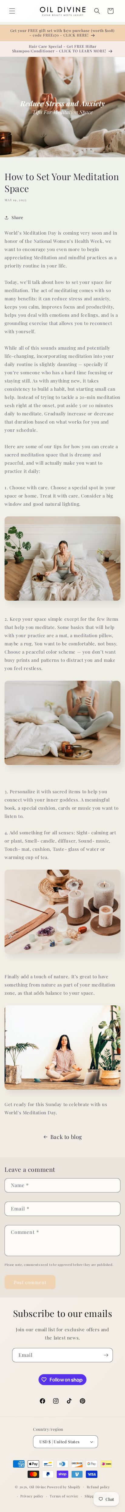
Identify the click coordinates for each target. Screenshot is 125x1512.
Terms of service (64, 1496)
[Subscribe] (106, 1355)
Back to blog (66, 1136)
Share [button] (17, 217)
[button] (12, 11)
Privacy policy (32, 1496)
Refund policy (98, 1487)
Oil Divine (37, 1486)
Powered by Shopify (64, 1486)
